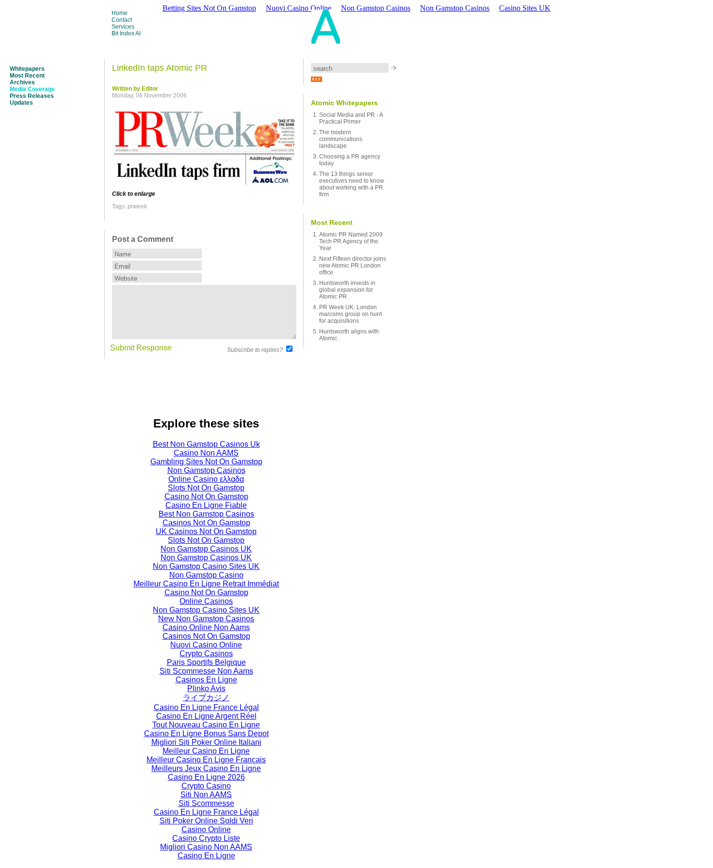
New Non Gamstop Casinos (206, 619)
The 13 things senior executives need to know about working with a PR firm (351, 184)
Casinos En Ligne (206, 680)
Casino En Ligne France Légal (206, 707)
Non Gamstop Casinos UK (206, 549)
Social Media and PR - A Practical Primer (351, 118)
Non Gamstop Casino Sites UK (206, 566)
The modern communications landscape (340, 139)
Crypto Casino (206, 786)
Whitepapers (27, 68)
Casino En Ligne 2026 (206, 777)
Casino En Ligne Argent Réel (206, 716)
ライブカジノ (206, 698)
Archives (22, 82)
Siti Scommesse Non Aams (206, 671)
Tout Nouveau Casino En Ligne (206, 725)
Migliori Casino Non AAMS (206, 847)
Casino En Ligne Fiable (206, 505)
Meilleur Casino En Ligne (206, 751)
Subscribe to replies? (255, 350)
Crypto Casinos (206, 653)
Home (120, 13)
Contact (122, 19)
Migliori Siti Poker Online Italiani (206, 742)
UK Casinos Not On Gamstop (206, 531)
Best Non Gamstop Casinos (206, 514)
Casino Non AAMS (206, 453)
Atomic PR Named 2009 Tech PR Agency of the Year (351, 241)
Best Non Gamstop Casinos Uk (206, 444)
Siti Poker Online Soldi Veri (206, 821)
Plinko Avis (206, 688)
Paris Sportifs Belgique (206, 662)
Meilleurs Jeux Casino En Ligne (206, 768)
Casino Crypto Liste (206, 838)
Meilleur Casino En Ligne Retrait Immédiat (206, 584)
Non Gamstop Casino (206, 575)
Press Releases (32, 96)
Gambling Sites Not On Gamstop (206, 462)
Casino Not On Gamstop (206, 496)
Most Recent (27, 75)
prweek (137, 206)
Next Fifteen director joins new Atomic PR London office (352, 265)
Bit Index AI (126, 33)
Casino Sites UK (525, 8)
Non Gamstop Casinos (454, 8)
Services (123, 26)
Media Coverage (32, 89)
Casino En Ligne (206, 856)
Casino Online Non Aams (206, 627)
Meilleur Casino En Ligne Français (206, 760)
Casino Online (206, 829)
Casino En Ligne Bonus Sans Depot (206, 733)
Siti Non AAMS (206, 794)
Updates (21, 102)
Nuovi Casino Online (206, 645)
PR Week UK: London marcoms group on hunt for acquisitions (350, 314)
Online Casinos (206, 601)
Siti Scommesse (206, 803)
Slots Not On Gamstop (206, 488)
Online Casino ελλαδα (206, 479)
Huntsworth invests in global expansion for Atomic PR (347, 290)
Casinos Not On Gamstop (206, 523)
